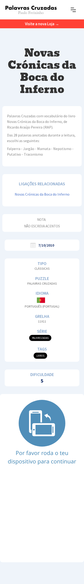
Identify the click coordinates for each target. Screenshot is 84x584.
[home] (31, 10)
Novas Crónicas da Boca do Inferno (42, 194)
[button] (73, 9)
